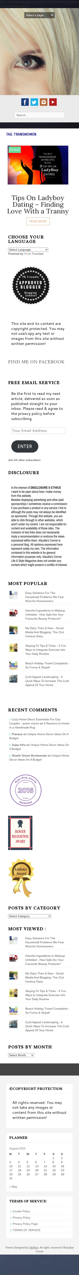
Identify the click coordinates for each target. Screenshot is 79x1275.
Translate (38, 253)
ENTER (24, 446)
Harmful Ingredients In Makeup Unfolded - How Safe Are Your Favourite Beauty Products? (45, 614)
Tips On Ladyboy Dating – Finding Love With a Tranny (38, 204)
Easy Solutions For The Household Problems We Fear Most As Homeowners (44, 597)
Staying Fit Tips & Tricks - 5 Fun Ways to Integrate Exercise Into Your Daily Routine (45, 649)
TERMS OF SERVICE (27, 1230)
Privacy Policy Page (25, 1223)
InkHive (33, 1247)
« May (13, 1186)
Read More (38, 221)
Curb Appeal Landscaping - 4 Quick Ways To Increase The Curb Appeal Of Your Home (47, 681)
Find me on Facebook (36, 362)
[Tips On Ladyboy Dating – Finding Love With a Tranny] (38, 164)
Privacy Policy (21, 1217)
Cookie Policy (21, 1211)
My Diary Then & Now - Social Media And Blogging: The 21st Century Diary (44, 632)
